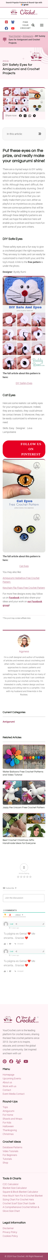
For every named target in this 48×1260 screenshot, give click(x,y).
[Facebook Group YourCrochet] (18, 1061)
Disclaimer (8, 1228)
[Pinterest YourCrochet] (5, 1061)
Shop (5, 1162)
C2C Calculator (11, 1184)
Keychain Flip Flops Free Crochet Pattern (24, 587)
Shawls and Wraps (12, 1118)
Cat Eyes (24, 566)
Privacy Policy (10, 1232)
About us (7, 1082)
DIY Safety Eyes (24, 383)
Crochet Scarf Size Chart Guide (19, 1203)
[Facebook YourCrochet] (11, 1061)
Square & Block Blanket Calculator (20, 1191)
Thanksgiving (10, 1130)
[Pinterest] (6, 22)
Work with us (9, 1086)
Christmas (8, 1134)
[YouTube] (13, 28)
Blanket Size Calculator (15, 1188)
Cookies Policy (10, 1236)
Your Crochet (15, 36)
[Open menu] (42, 25)
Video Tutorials (10, 1151)
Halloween (8, 1126)
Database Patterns (12, 1147)
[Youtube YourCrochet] (26, 1061)
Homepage (8, 1074)
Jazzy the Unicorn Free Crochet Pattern (24, 807)
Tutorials (7, 1159)
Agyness (24, 651)
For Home (8, 1114)
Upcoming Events (12, 1078)
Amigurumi (28, 36)
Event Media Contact (14, 1093)
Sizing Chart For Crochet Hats (18, 1199)
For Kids (7, 1122)
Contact (7, 1090)
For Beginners (10, 1155)
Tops (5, 1107)
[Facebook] (6, 28)
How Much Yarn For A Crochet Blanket (23, 1195)
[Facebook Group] (13, 22)
